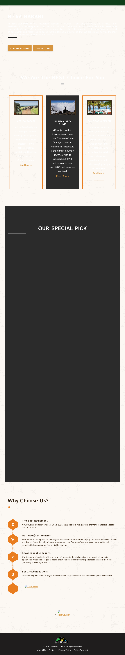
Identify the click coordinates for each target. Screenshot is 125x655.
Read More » (26, 165)
